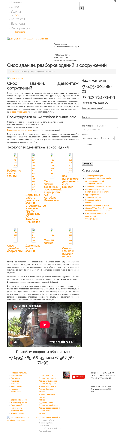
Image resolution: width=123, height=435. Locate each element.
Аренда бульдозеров (94, 176)
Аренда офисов (17, 413)
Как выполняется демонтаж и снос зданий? (70, 181)
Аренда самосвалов (93, 184)
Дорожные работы (93, 197)
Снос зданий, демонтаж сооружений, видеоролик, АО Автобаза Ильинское (53, 191)
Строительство (91, 219)
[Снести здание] (52, 232)
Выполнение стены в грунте (97, 192)
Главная (16, 2)
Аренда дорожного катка (49, 408)
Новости (89, 203)
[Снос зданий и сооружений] (15, 235)
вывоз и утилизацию (19, 112)
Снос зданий (16, 405)
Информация (20, 28)
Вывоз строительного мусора (20, 130)
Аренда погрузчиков (47, 386)
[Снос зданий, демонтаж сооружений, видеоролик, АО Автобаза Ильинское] (52, 165)
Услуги (16, 11)
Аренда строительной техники (98, 186)
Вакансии (18, 23)
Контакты (18, 19)
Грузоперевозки (92, 195)
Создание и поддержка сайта (47, 417)
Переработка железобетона (97, 211)
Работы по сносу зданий (14, 173)
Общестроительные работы (97, 205)
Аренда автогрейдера (48, 405)
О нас (15, 7)
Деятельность (17, 376)
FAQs (17, 15)
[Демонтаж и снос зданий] (33, 235)
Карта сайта (20, 32)
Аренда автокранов (47, 384)
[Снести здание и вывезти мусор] (70, 236)
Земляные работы (93, 200)
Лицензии (15, 381)
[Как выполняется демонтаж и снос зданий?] (70, 163)
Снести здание (49, 241)
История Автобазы (19, 373)
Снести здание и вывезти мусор (68, 252)
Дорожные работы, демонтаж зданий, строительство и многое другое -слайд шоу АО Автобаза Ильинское (36, 208)
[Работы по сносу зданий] (15, 160)
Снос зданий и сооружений (15, 248)
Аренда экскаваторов (94, 189)
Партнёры (15, 378)
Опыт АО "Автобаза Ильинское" (98, 208)
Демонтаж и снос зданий (33, 248)
